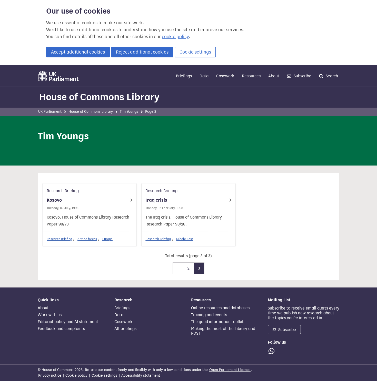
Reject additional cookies (142, 52)
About (273, 76)
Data (204, 76)
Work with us (50, 315)
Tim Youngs (129, 111)
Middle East (184, 239)
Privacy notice (49, 375)
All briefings (125, 328)
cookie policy (175, 36)
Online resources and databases (220, 308)
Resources (251, 76)
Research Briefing (59, 239)
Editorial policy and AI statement (68, 322)
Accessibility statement (140, 375)
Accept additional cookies (78, 52)
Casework (225, 76)
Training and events (209, 315)
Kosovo (54, 200)
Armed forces (87, 239)
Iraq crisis (156, 200)
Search (331, 76)
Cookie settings (195, 52)
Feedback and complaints (61, 328)
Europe (107, 239)
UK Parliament (50, 111)
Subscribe (302, 76)
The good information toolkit (217, 322)
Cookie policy (76, 375)
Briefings (184, 76)
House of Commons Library (99, 97)
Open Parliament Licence (230, 370)
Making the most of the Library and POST (223, 331)
